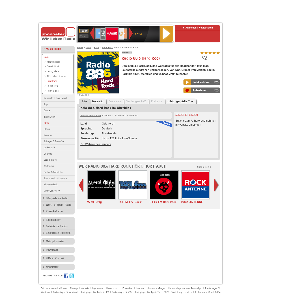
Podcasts (156, 101)
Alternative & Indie (56, 76)
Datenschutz (112, 288)
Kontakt (85, 288)
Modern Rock (53, 61)
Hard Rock (52, 81)
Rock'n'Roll (52, 85)
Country (48, 153)
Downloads (52, 250)
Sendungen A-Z (136, 101)
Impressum (97, 288)
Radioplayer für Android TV (95, 292)
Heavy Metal (53, 71)
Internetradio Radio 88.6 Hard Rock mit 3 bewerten (210, 52)
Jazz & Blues (50, 159)
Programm (115, 101)
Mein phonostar (55, 241)
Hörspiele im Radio (57, 198)
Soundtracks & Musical (55, 178)
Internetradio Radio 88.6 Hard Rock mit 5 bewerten (218, 52)
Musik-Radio (53, 48)
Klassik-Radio (54, 211)
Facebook (66, 275)
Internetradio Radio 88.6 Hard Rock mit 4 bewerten (214, 52)
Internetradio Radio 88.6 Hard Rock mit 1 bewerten (202, 52)
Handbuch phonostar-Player (150, 288)
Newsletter (52, 267)
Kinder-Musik (51, 184)
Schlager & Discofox (54, 141)
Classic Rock (53, 66)
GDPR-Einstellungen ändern (178, 292)
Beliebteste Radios (57, 226)
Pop (46, 104)
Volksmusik (49, 147)
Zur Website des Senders (95, 144)
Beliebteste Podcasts (58, 232)
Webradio (97, 101)
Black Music (49, 116)
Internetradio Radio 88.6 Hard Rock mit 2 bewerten (206, 52)
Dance (47, 110)
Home (80, 47)
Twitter (71, 275)
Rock (46, 57)
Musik (88, 47)
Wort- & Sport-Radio (58, 204)
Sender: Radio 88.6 (90, 115)
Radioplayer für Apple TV (147, 292)
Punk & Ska (52, 90)
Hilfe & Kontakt (55, 258)
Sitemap (74, 288)
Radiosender (53, 219)
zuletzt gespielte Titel (180, 101)
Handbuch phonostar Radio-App (185, 288)
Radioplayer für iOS (121, 292)
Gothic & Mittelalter (53, 172)
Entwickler (128, 288)
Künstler (48, 135)
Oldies (47, 129)
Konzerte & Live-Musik (55, 98)
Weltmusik (49, 166)
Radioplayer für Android (65, 292)
